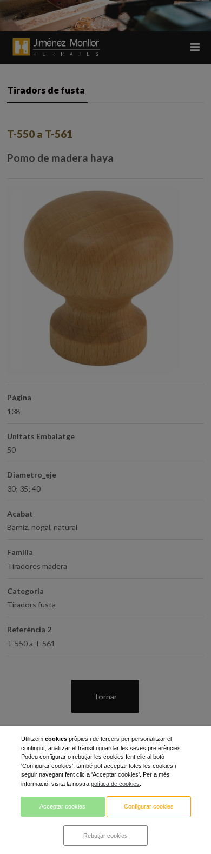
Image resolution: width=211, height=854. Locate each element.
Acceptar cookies (62, 806)
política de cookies (115, 783)
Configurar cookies (149, 806)
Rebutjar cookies (105, 835)
